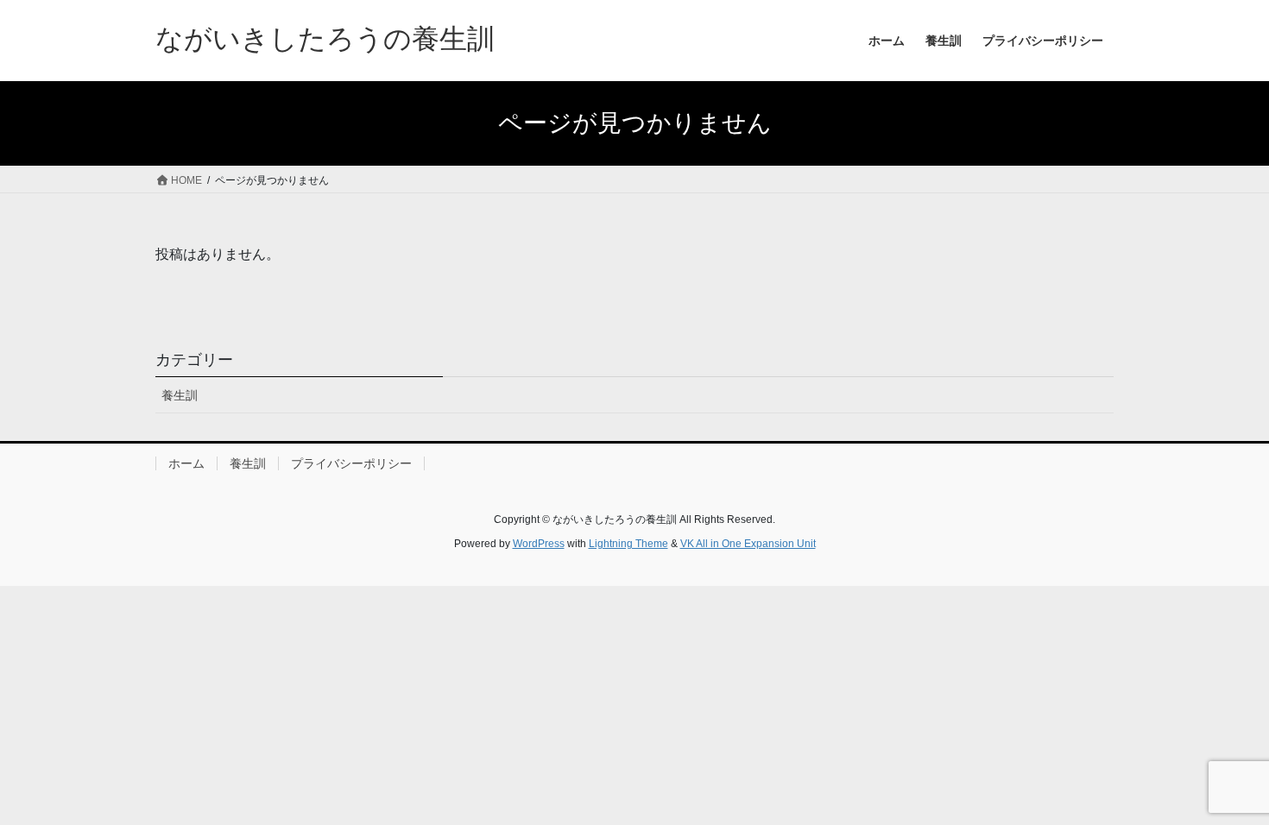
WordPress (539, 544)
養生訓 (179, 395)
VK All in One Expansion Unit (748, 544)
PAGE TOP (1223, 785)
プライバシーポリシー (351, 463)
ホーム (186, 463)
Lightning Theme (628, 544)
